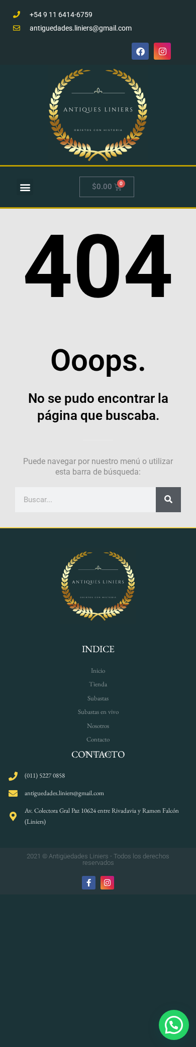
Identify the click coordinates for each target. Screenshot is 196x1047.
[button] (25, 187)
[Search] (168, 499)
